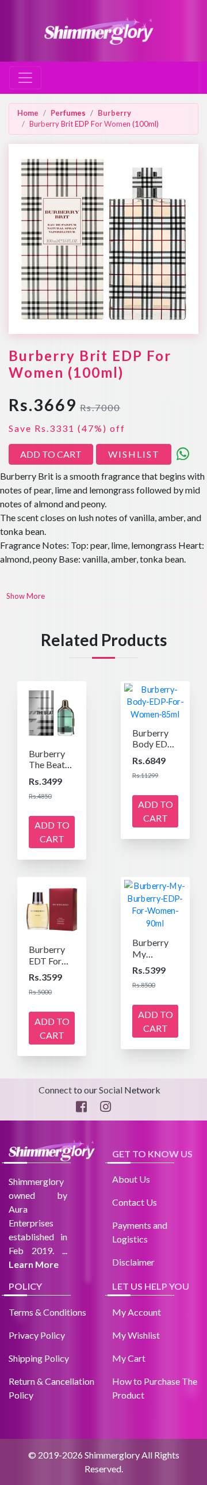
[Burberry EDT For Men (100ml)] (52, 906)
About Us (131, 1178)
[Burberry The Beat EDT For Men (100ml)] (52, 710)
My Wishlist (136, 1335)
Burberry (114, 112)
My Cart (128, 1358)
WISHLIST (134, 454)
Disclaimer (133, 1261)
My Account (136, 1312)
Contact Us (134, 1202)
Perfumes (68, 112)
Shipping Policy (39, 1358)
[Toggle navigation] (25, 77)
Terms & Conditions (47, 1312)
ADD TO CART (51, 454)
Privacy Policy (37, 1335)
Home (28, 112)
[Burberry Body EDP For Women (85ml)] (155, 700)
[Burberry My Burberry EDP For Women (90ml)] (155, 903)
